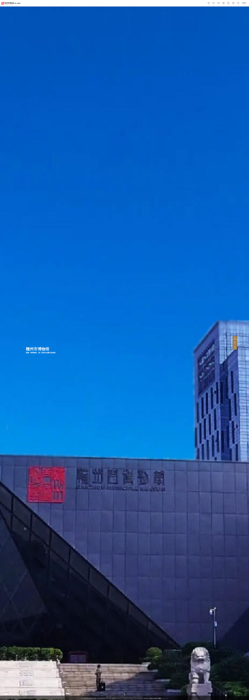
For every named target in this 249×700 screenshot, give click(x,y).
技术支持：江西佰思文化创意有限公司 (152, 698)
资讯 (218, 3)
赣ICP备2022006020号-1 (138, 697)
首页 (209, 3)
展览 (228, 3)
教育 (233, 3)
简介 (214, 3)
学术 (238, 3)
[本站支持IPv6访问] (164, 698)
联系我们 (244, 3)
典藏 (223, 3)
